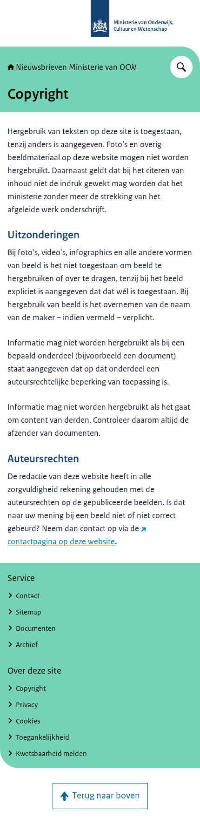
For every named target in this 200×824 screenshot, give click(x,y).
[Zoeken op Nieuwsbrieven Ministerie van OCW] (181, 67)
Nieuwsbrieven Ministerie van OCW (76, 67)
